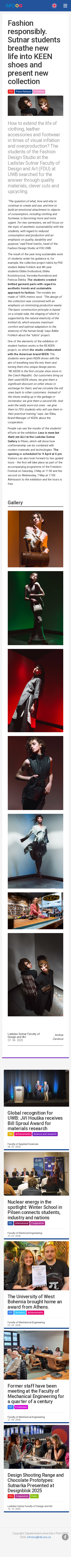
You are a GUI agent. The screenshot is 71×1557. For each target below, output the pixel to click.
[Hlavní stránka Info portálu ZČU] (14, 5)
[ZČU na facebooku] (65, 1537)
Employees (21, 1407)
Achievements (23, 1134)
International (21, 1223)
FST (10, 1312)
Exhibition (39, 91)
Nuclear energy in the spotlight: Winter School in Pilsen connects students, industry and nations (35, 1209)
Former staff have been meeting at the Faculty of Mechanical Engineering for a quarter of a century (36, 1393)
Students (20, 1312)
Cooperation (37, 1223)
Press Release (23, 91)
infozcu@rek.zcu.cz (39, 1537)
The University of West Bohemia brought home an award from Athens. (35, 1302)
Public (34, 1496)
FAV (10, 1134)
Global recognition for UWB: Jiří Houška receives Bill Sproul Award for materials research (35, 1120)
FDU (11, 91)
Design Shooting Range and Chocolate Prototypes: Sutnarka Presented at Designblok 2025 (36, 1483)
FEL (10, 1223)
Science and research (45, 1134)
